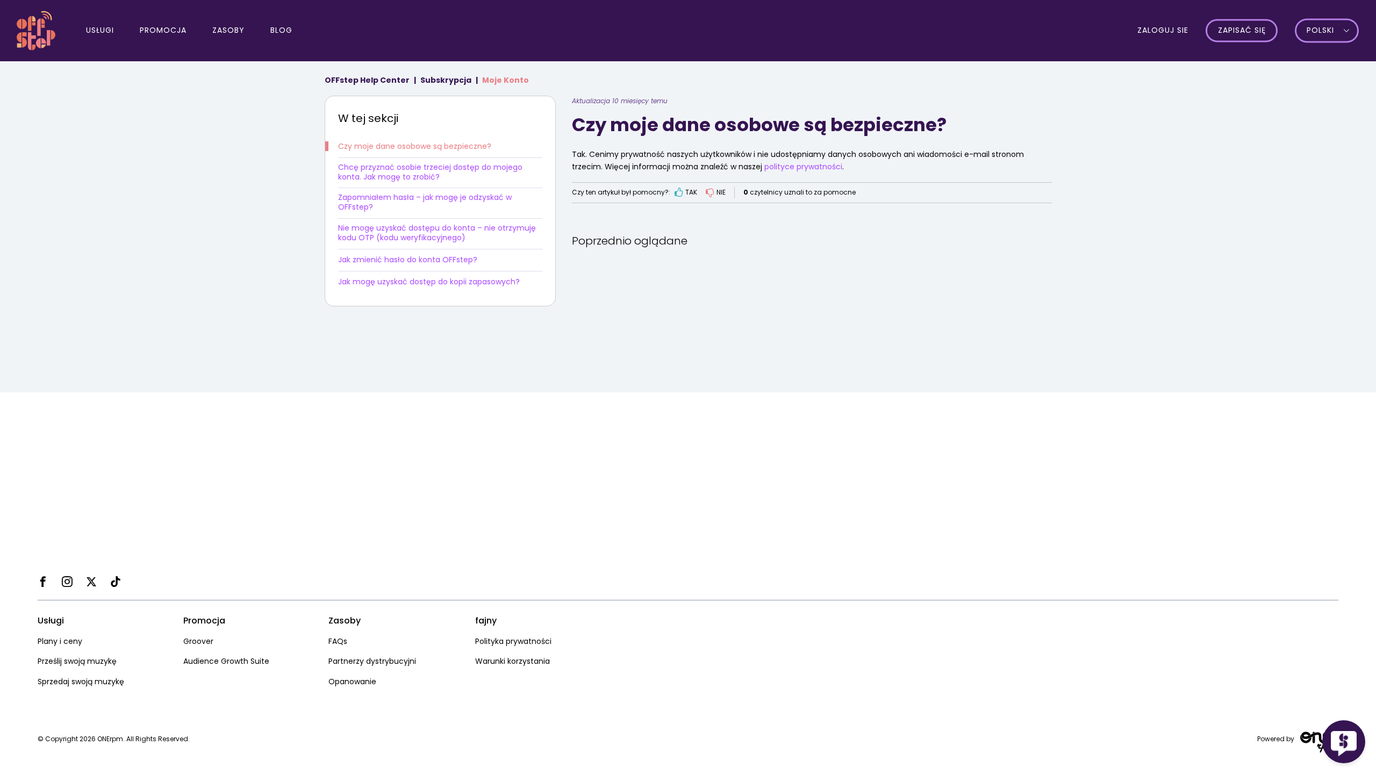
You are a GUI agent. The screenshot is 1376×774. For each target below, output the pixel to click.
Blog (281, 30)
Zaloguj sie (1162, 30)
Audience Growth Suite (226, 661)
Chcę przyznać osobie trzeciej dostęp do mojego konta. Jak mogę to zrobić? (430, 172)
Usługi (100, 30)
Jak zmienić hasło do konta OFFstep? (407, 259)
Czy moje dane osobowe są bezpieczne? (414, 146)
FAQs (337, 641)
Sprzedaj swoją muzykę (81, 681)
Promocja (163, 30)
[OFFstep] (36, 30)
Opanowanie (352, 681)
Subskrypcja (445, 80)
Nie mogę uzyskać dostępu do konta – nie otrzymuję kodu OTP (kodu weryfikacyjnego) (437, 232)
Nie (721, 192)
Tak (691, 192)
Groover (198, 641)
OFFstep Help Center (367, 80)
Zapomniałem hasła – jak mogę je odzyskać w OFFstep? (425, 202)
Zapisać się (1242, 30)
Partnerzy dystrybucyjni (372, 661)
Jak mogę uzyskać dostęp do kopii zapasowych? (429, 281)
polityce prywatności (803, 166)
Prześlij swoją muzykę (77, 661)
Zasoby (228, 30)
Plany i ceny (60, 641)
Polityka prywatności (513, 641)
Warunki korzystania (512, 661)
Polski (1320, 30)
